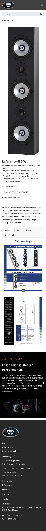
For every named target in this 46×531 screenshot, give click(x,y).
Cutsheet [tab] (8, 230)
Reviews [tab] (29, 230)
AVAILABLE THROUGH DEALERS (16, 192)
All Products (9, 20)
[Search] (41, 14)
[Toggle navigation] (42, 5)
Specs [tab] (19, 230)
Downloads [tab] (10, 235)
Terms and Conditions (11, 197)
